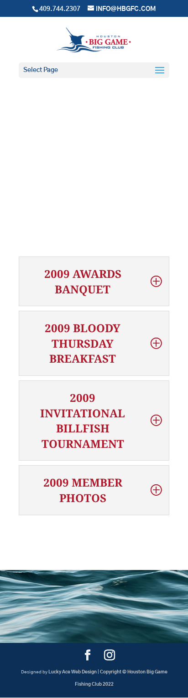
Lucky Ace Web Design (72, 672)
